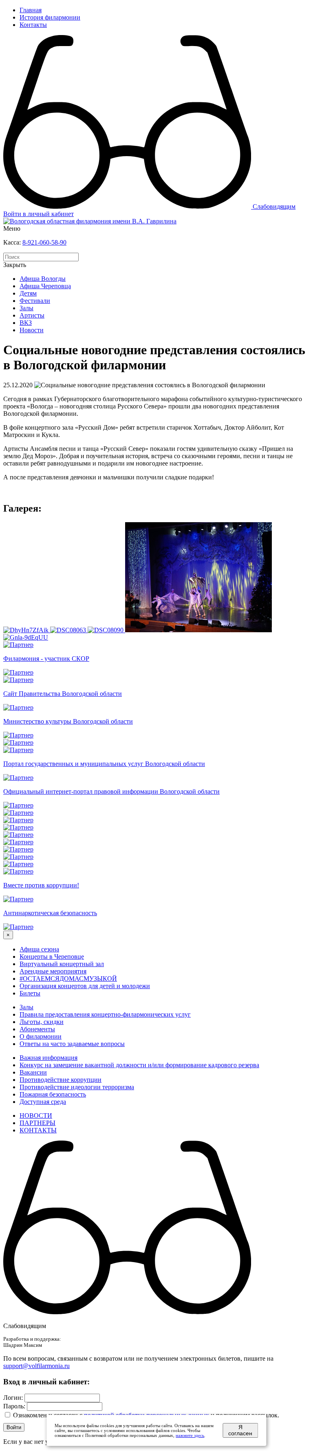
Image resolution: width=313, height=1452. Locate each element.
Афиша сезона (39, 949)
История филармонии (50, 17)
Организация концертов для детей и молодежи (85, 985)
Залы (26, 308)
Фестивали (35, 300)
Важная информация (48, 1057)
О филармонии (41, 1036)
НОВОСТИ (36, 1115)
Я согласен (240, 1430)
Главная (31, 10)
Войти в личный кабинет (38, 213)
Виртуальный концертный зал (62, 963)
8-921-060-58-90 (44, 242)
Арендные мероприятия (53, 971)
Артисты (32, 315)
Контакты (33, 24)
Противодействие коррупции (60, 1079)
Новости (32, 330)
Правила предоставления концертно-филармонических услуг (105, 1014)
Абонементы (37, 1029)
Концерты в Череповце (52, 956)
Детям (28, 293)
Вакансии (33, 1072)
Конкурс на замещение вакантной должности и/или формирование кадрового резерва (139, 1064)
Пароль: (14, 1406)
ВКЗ (26, 322)
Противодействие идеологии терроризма (77, 1086)
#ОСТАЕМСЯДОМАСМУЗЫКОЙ (68, 978)
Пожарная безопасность (53, 1094)
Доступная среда (43, 1101)
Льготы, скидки (42, 1021)
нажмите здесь (190, 1435)
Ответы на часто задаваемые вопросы (72, 1043)
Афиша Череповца (45, 285)
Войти (14, 1427)
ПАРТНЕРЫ (37, 1122)
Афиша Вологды (43, 278)
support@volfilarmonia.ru (36, 1365)
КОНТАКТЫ (38, 1130)
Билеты (30, 993)
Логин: (13, 1397)
